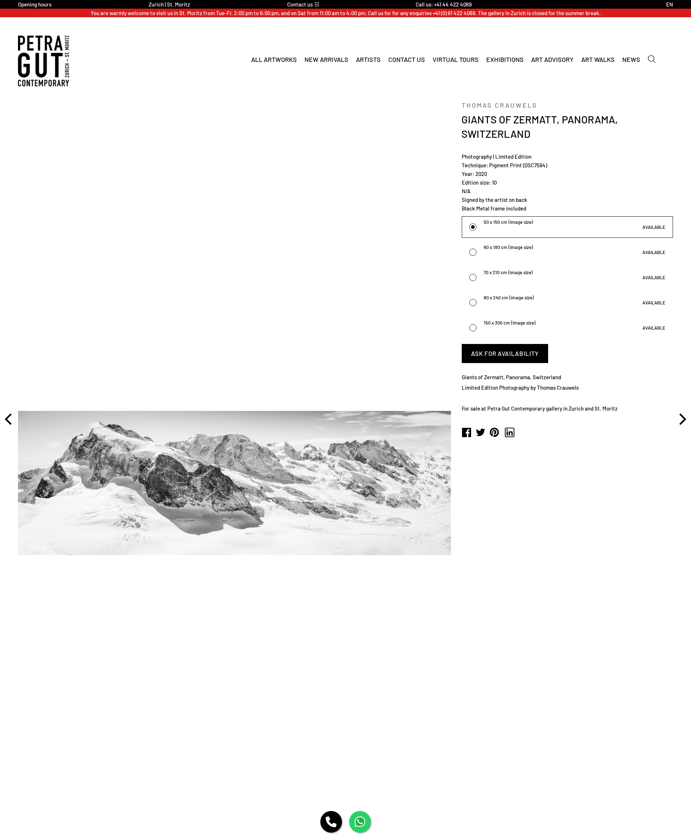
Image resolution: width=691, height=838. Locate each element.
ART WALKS (598, 59)
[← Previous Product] (9, 419)
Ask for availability (505, 353)
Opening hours (34, 4)
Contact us (300, 4)
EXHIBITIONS (505, 59)
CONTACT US (406, 59)
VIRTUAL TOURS (456, 59)
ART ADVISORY (552, 59)
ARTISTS (368, 59)
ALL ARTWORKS (274, 59)
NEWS (631, 59)
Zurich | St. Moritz (169, 4)
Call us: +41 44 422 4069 (444, 4)
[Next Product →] (681, 419)
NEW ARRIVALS (326, 59)
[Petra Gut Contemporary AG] (466, 432)
